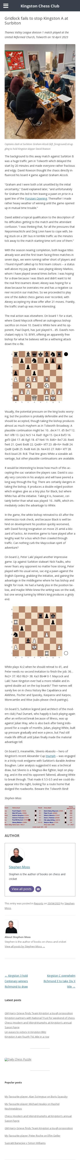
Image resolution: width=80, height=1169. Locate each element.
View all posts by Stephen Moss (25, 946)
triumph (51, 756)
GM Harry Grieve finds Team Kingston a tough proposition (39, 1013)
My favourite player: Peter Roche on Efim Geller (32, 1135)
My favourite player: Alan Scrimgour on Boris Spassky (36, 1096)
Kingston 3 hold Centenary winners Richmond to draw (16, 981)
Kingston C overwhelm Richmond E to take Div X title (59, 981)
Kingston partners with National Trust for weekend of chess (40, 1018)
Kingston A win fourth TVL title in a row (27, 1036)
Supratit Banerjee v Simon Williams (25, 1143)
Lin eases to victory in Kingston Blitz (25, 1032)
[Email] (38, 889)
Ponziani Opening (36, 198)
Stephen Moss (19, 867)
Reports (38, 903)
